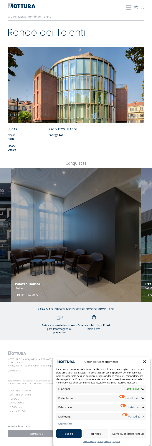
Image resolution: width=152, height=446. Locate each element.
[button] (144, 361)
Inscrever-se (36, 433)
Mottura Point (19, 410)
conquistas (19, 16)
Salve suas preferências (128, 433)
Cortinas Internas (20, 390)
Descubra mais (27, 295)
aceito (69, 433)
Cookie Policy (89, 441)
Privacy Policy (104, 441)
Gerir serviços (65, 423)
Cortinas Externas (20, 394)
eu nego (95, 433)
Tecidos (14, 398)
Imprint (116, 441)
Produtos (16, 406)
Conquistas (17, 402)
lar (9, 16)
